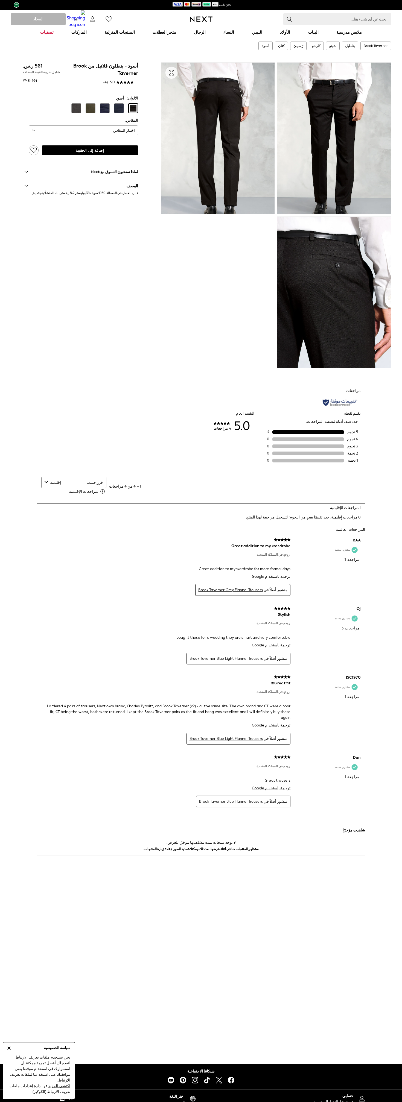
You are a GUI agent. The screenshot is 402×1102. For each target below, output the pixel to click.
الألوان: (132, 98)
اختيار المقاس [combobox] (124, 130)
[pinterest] (183, 1080)
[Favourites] (109, 19)
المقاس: (131, 120)
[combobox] (67, 482)
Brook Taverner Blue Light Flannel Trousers (226, 658)
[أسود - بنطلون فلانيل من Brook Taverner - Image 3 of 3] (334, 292)
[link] (92, 19)
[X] (219, 1080)
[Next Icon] (201, 19)
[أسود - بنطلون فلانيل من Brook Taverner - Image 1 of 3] (334, 138)
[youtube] (171, 1080)
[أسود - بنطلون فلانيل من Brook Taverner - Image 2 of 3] (218, 138)
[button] (133, 108)
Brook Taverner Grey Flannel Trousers (230, 590)
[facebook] (231, 1080)
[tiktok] (207, 1080)
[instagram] (195, 1080)
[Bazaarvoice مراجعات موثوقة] (340, 402)
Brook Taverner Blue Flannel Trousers (231, 801)
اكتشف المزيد (59, 1086)
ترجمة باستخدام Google (271, 576)
